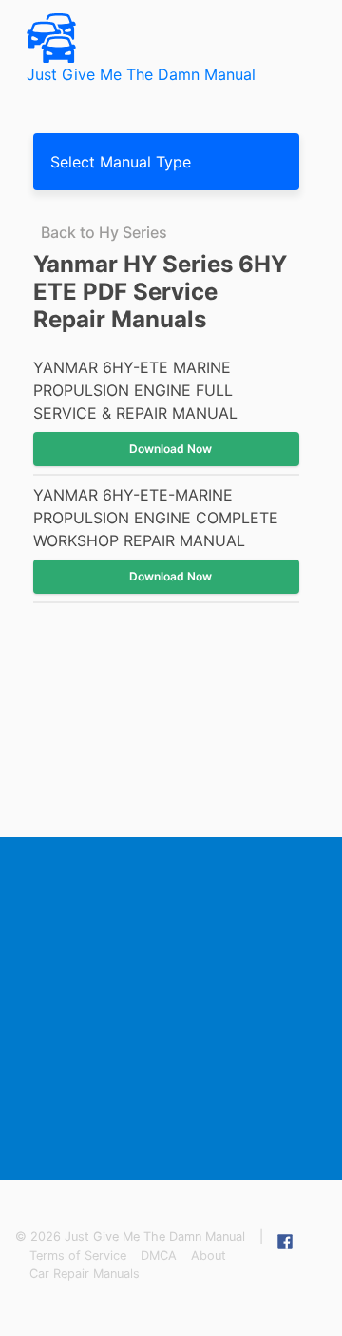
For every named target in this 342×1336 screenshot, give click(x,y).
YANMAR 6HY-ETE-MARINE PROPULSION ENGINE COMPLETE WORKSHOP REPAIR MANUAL (155, 517)
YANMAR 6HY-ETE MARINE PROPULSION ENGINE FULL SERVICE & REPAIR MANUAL (135, 390)
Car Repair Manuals (84, 1274)
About (208, 1255)
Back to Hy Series (104, 232)
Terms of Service (77, 1255)
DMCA (159, 1255)
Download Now (170, 449)
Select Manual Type (120, 161)
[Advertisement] (171, 1008)
